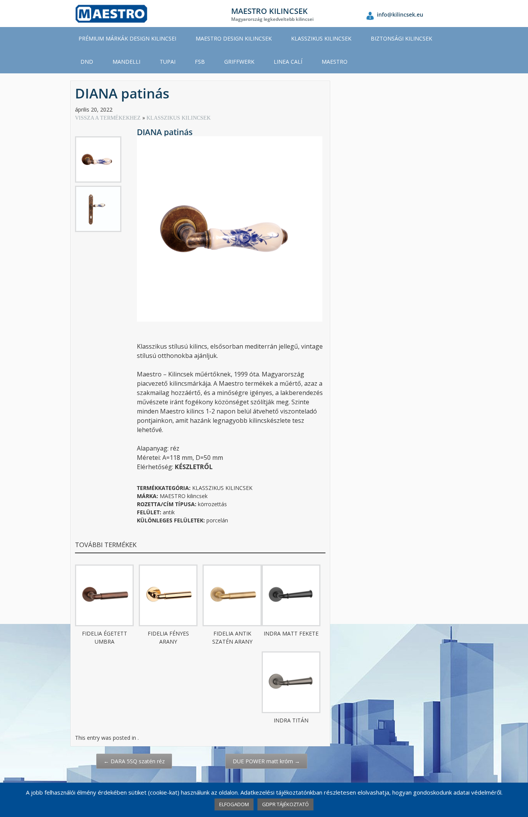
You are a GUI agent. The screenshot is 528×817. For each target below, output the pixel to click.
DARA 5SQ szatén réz (134, 761)
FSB (200, 61)
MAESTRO (334, 61)
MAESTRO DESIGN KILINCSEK (234, 38)
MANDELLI (126, 61)
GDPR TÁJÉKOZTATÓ (285, 804)
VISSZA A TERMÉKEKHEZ (108, 118)
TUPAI (167, 61)
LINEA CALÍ (288, 61)
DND (86, 61)
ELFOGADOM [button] (234, 804)
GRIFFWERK (239, 61)
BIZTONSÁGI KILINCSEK (401, 38)
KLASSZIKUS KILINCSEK (321, 38)
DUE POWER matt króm (266, 761)
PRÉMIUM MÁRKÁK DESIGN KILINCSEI (127, 38)
